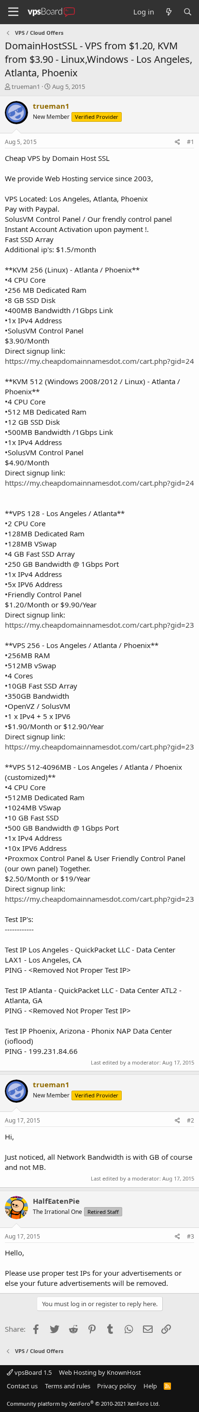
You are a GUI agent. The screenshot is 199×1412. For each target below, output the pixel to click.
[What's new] (168, 12)
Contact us (22, 1386)
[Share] (177, 142)
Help (150, 1386)
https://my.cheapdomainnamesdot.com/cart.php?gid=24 (99, 361)
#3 (190, 1236)
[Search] (187, 12)
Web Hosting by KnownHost (100, 1372)
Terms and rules (67, 1386)
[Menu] (13, 12)
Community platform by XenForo (83, 1403)
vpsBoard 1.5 (32, 1372)
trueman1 (26, 86)
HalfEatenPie (56, 1201)
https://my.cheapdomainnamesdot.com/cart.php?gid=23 (99, 625)
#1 (190, 142)
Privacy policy (116, 1386)
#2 (190, 1120)
